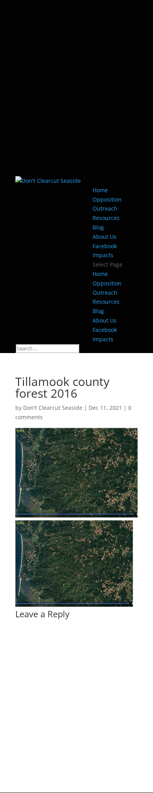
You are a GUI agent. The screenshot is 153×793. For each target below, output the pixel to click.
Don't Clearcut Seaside (52, 407)
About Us (105, 236)
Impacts (103, 255)
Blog (98, 227)
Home (100, 190)
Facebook (105, 246)
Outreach (105, 208)
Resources (106, 218)
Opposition (107, 199)
